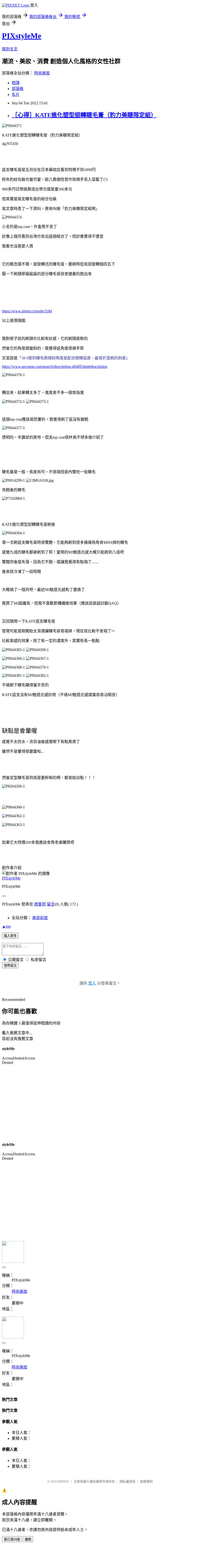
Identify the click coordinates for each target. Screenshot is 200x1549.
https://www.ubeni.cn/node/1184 (27, 311)
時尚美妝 (42, 73)
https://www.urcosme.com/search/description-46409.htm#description (54, 366)
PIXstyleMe (21, 35)
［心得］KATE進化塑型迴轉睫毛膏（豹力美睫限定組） (84, 115)
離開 (28, 1539)
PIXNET (63, 1481)
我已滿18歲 (12, 1539)
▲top (6, 926)
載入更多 (10, 936)
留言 (51, 904)
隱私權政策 (127, 1481)
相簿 (16, 83)
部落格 (17, 89)
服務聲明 (146, 1481)
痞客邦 (40, 904)
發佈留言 (10, 965)
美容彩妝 (40, 918)
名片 (16, 94)
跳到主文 (10, 49)
